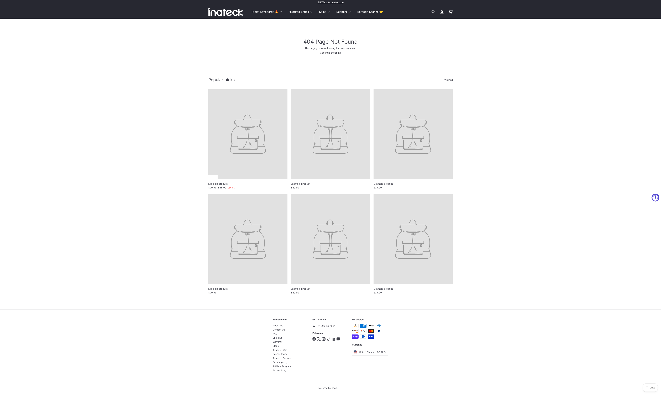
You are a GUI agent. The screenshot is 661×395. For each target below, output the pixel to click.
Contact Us (279, 329)
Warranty (277, 341)
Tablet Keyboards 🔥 (265, 11)
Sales (323, 11)
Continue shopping (330, 52)
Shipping (277, 337)
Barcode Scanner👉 (370, 11)
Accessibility (279, 370)
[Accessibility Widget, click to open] (655, 197)
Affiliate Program (282, 366)
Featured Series (299, 11)
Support (342, 11)
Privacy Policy (280, 354)
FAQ (275, 333)
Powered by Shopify (329, 388)
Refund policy (280, 362)
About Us (278, 325)
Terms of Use (280, 350)
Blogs (276, 345)
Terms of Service (282, 358)
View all (448, 79)
